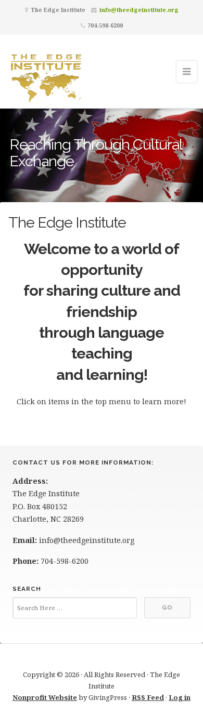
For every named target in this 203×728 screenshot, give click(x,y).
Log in (180, 697)
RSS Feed (148, 697)
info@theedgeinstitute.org (139, 10)
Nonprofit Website (44, 697)
